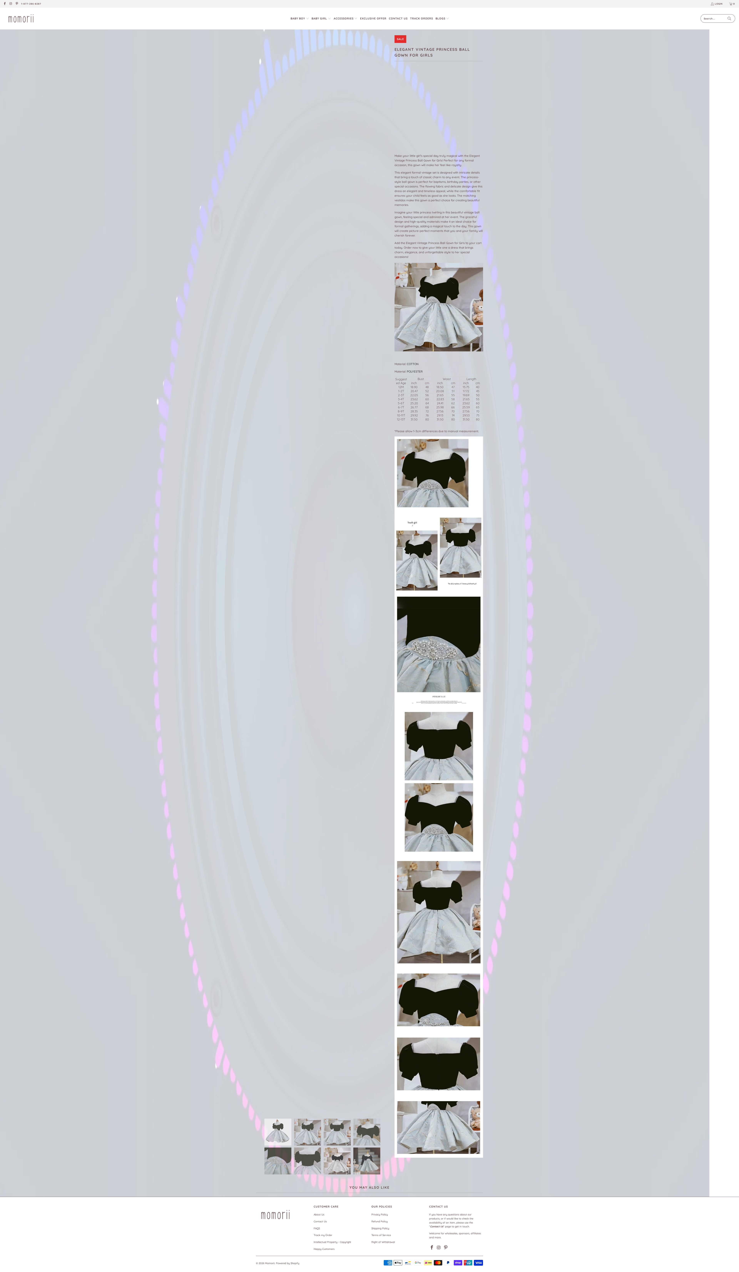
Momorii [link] (270, 1263)
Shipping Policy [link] (380, 1228)
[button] (300, 18)
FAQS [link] (317, 1228)
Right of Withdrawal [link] (383, 1242)
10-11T (400, 118)
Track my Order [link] (323, 1235)
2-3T (420, 108)
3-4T (431, 108)
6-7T (453, 108)
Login (719, 3)
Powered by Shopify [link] (287, 1263)
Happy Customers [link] (324, 1248)
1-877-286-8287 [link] (31, 3)
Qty (397, 130)
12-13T (412, 118)
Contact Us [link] (320, 1221)
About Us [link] (319, 1214)
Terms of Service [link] (381, 1235)
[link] (4, 4)
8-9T (464, 108)
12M (399, 108)
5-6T (442, 108)
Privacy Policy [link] (379, 1214)
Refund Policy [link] (379, 1221)
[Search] (729, 18)
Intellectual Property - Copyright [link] (332, 1242)
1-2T (409, 108)
